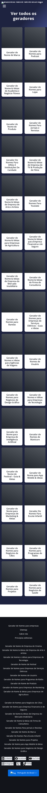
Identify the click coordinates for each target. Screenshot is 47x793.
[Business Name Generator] (22, 2)
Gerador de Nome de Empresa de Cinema (23, 646)
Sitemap (23, 630)
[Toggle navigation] (4, 6)
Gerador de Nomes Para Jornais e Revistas (23, 728)
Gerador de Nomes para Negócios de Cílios (23, 702)
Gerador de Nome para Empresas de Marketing (23, 687)
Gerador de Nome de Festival (23, 664)
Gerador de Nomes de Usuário (23, 675)
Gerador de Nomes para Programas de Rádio (23, 679)
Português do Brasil (26, 773)
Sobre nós (23, 634)
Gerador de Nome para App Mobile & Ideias (23, 744)
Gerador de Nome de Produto (23, 683)
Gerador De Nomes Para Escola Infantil (23, 736)
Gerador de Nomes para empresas (23, 626)
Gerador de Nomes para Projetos (23, 740)
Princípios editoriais (23, 638)
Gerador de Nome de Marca (23, 732)
